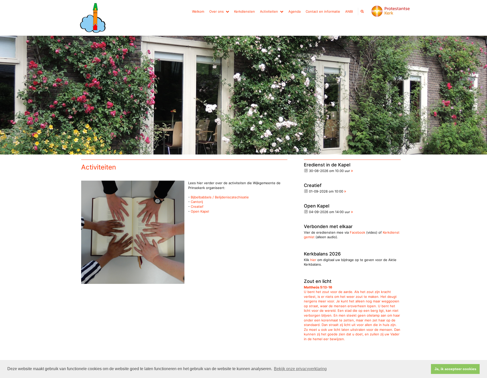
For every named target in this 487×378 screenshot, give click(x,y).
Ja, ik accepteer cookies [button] (455, 369)
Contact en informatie (323, 11)
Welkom (198, 11)
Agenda (294, 11)
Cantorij (197, 202)
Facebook (357, 232)
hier (313, 260)
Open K (196, 211)
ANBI (349, 11)
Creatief (197, 206)
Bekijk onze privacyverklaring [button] (300, 369)
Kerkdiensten (244, 11)
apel (205, 211)
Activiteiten (269, 11)
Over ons (216, 11)
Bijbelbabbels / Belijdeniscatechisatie (220, 197)
